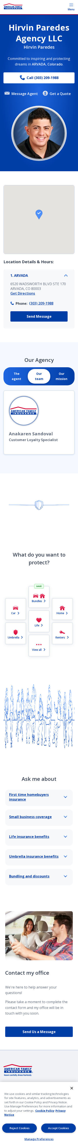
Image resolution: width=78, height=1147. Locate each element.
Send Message (39, 316)
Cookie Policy (44, 1111)
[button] (39, 214)
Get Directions (22, 293)
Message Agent (24, 93)
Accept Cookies (58, 1128)
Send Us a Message (39, 1031)
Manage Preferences (39, 1139)
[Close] (71, 1088)
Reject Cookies (19, 1128)
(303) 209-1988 (41, 303)
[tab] (16, 376)
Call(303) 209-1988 (42, 77)
